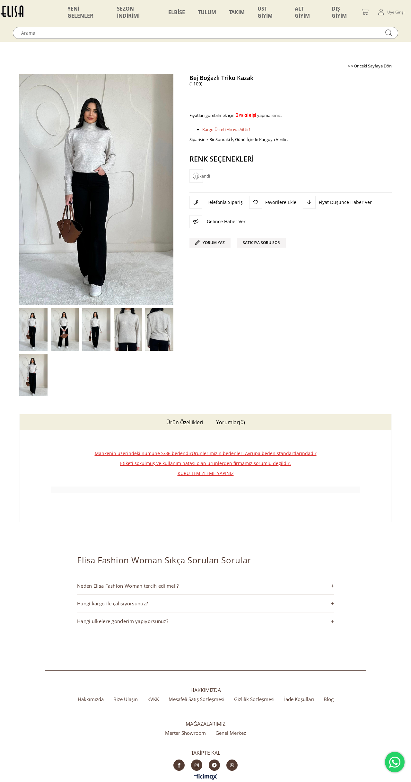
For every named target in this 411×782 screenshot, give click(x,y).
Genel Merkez (230, 733)
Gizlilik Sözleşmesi (254, 699)
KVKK (153, 699)
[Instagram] (196, 765)
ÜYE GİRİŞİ (245, 115)
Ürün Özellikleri (184, 422)
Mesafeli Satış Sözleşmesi (196, 699)
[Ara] (389, 33)
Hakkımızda (91, 699)
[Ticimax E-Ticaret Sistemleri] (205, 777)
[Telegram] (214, 765)
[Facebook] (179, 765)
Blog (329, 699)
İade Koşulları (299, 699)
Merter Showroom (185, 733)
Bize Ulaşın (125, 699)
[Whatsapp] (232, 765)
